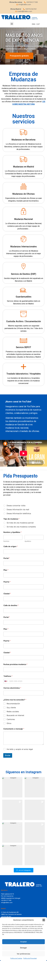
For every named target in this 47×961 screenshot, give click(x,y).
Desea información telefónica (19, 513)
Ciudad (7, 594)
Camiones (11, 719)
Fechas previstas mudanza (15, 664)
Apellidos (28, 541)
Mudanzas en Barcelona (23, 139)
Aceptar (23, 942)
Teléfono (7, 676)
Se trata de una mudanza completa (21, 527)
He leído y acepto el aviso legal (20, 749)
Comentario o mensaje (13, 729)
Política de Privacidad (30, 958)
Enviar (7, 755)
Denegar (23, 948)
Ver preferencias (23, 954)
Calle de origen (10, 546)
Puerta (6, 582)
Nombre (6, 541)
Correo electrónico (12, 688)
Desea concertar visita (16, 505)
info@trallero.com (6, 902)
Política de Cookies (16, 958)
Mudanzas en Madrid (23, 166)
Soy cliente (11, 707)
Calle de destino (11, 605)
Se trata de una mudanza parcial (20, 523)
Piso (5, 570)
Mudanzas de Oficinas (23, 194)
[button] (44, 920)
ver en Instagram (25, 870)
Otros (9, 723)
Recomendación (13, 703)
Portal (6, 558)
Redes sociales (13, 711)
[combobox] (6, 681)
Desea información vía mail (18, 509)
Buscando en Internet (15, 715)
